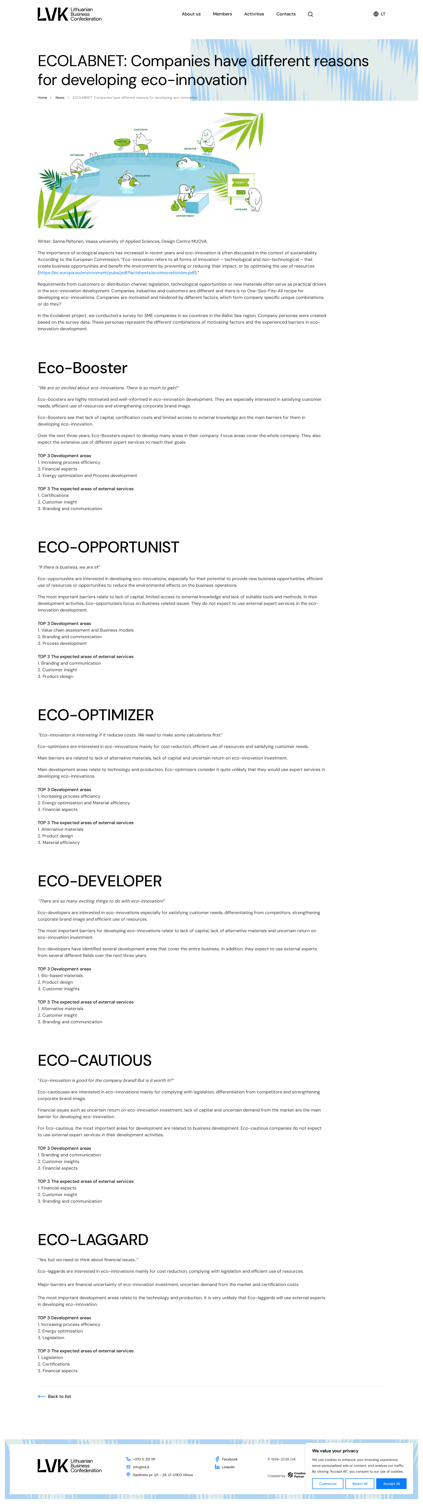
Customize (328, 1483)
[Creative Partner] (297, 1475)
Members (222, 14)
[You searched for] (310, 14)
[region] (359, 1468)
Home (42, 97)
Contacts (286, 14)
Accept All (391, 1483)
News (60, 97)
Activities (254, 14)
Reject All (359, 1483)
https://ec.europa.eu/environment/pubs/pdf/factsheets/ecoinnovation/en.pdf (117, 273)
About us (191, 14)
